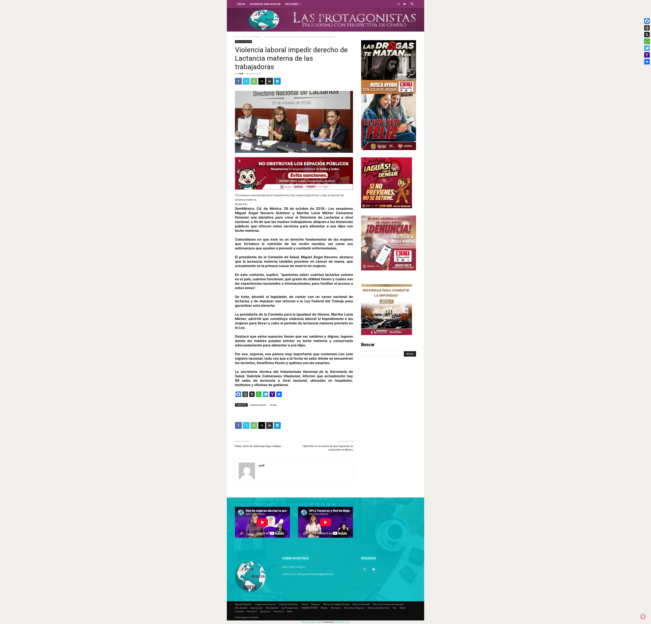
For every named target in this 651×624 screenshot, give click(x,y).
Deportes (315, 604)
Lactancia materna (258, 405)
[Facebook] (238, 81)
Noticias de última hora (378, 607)
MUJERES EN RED (309, 607)
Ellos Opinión (241, 607)
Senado (273, 405)
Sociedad (239, 611)
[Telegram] (277, 81)
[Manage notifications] (643, 616)
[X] (647, 34)
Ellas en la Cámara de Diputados (388, 604)
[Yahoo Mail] (647, 55)
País (395, 607)
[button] (412, 4)
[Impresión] (269, 81)
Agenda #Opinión (243, 604)
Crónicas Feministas (288, 604)
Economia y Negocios (354, 607)
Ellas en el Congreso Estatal (336, 604)
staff (241, 73)
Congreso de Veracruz (265, 604)
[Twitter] (398, 4)
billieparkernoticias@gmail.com (315, 574)
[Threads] (647, 27)
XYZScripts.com (342, 622)
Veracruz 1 (252, 611)
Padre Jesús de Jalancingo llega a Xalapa (258, 446)
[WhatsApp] (254, 81)
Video (289, 611)
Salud (402, 607)
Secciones (291, 4)
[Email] (261, 81)
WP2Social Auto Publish (312, 622)
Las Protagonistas (289, 607)
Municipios (336, 607)
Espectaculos (256, 607)
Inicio (241, 4)
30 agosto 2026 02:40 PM (265, 4)
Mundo (324, 607)
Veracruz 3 (279, 611)
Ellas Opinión (272, 607)
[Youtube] (404, 4)
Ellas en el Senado (251, 36)
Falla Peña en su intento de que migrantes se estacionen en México (327, 448)
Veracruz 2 (265, 611)
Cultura (304, 604)
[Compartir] (647, 61)
